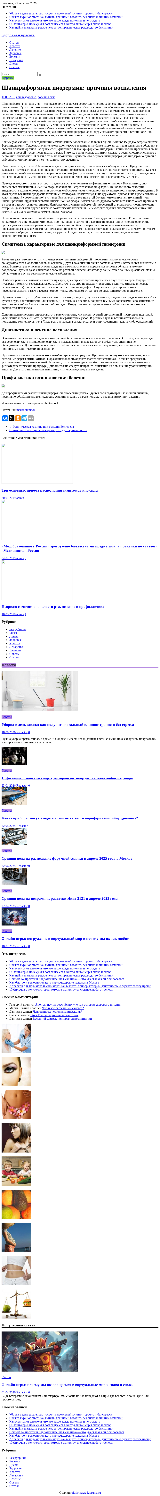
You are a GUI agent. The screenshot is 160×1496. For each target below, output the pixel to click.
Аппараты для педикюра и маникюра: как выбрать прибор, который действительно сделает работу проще (80, 986)
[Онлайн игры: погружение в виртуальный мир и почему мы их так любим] (14, 924)
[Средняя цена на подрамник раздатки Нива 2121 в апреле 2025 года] (14, 884)
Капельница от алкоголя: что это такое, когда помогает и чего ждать (54, 20)
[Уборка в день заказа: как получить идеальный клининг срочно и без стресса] (40, 710)
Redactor (22, 732)
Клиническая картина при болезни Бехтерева (41, 426)
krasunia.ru (94, 1492)
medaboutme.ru (26, 409)
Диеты (13, 63)
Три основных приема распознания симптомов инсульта (50, 490)
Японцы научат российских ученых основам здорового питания (78, 1004)
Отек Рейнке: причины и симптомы (54, 1015)
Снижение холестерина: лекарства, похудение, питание (48, 430)
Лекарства (16, 60)
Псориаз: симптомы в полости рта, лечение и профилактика (53, 606)
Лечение (15, 49)
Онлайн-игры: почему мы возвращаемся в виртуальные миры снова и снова (60, 24)
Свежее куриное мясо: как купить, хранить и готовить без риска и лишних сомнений (66, 17)
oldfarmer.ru (78, 1492)
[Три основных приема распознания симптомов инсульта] (37, 482)
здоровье (30, 97)
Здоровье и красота (18, 35)
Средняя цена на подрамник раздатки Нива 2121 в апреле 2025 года (60, 898)
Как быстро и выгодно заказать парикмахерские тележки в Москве (54, 982)
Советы (14, 67)
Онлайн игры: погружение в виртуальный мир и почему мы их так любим (66, 938)
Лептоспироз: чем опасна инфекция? (57, 1011)
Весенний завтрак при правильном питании (62, 1018)
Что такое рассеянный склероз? (63, 1008)
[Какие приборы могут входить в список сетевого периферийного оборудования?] (14, 804)
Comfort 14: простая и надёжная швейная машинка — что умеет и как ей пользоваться (66, 979)
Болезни (14, 56)
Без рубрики (17, 629)
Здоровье (15, 53)
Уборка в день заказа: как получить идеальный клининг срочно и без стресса (60, 13)
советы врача (46, 97)
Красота (14, 46)
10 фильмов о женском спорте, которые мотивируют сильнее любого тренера (67, 778)
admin (20, 97)
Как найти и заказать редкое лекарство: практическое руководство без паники (61, 27)
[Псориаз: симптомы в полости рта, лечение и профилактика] (37, 599)
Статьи (14, 42)
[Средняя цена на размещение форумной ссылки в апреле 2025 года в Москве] (14, 844)
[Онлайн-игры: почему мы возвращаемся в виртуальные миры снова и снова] (40, 1370)
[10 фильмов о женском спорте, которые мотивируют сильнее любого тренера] (14, 763)
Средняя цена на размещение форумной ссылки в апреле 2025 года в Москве (67, 858)
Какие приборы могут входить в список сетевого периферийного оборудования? (70, 818)
